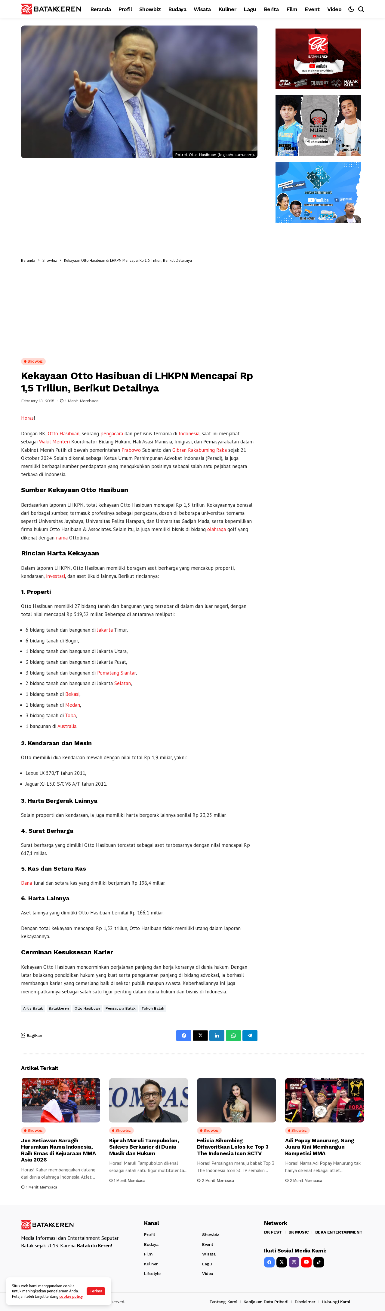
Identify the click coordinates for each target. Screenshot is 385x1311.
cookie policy (71, 1296)
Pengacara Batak (121, 1008)
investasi (55, 576)
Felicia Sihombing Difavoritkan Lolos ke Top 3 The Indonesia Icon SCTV (232, 1146)
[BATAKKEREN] (51, 9)
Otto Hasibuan (63, 433)
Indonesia (189, 433)
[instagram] (294, 1262)
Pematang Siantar (116, 672)
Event (207, 1244)
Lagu (207, 1263)
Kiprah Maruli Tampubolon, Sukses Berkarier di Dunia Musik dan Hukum (144, 1146)
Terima (96, 1291)
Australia (66, 726)
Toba (70, 715)
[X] (281, 1262)
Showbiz (49, 260)
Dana (26, 883)
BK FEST (273, 1232)
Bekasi (72, 694)
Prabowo (131, 450)
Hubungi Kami (336, 1301)
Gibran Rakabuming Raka (199, 450)
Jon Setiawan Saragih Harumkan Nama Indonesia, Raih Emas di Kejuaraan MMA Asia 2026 (58, 1150)
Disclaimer (305, 1301)
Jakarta (105, 630)
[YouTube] (306, 1262)
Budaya (151, 1244)
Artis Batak (33, 1008)
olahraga (216, 529)
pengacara (111, 433)
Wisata (208, 1254)
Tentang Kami (223, 1301)
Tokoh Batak (152, 1008)
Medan (72, 705)
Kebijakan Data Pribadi (266, 1301)
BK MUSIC (298, 1232)
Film (148, 1254)
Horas (27, 418)
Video (207, 1273)
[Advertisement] (226, 260)
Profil (149, 1234)
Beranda (28, 260)
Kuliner (151, 1263)
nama (62, 537)
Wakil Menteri (54, 441)
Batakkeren (59, 1008)
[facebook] (269, 1262)
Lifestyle (152, 1273)
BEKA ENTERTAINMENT (338, 1232)
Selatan (122, 683)
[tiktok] (318, 1262)
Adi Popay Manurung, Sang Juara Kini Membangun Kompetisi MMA (319, 1146)
